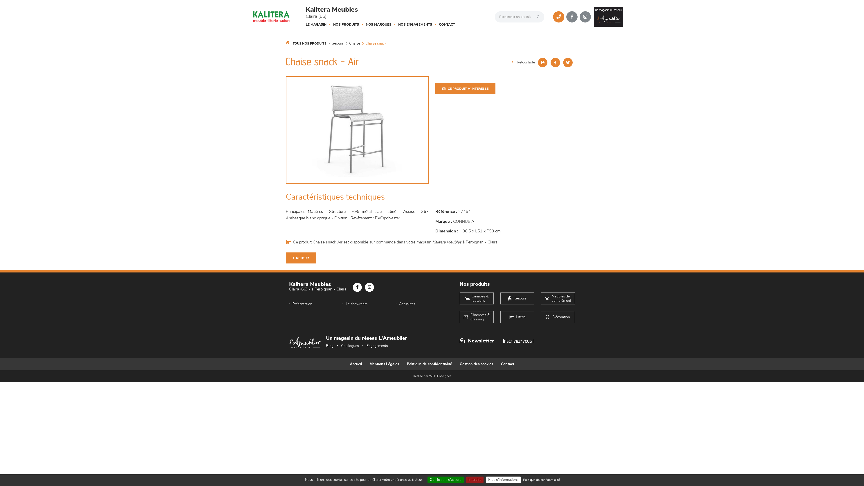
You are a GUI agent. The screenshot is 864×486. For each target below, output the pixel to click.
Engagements (377, 346)
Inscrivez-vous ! (518, 341)
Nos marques (379, 24)
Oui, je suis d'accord (445, 480)
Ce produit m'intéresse (468, 88)
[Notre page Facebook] (572, 16)
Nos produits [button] (346, 24)
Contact (447, 24)
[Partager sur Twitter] (568, 62)
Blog (329, 346)
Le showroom (356, 304)
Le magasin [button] (316, 24)
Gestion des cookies (476, 364)
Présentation (302, 304)
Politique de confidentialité (429, 364)
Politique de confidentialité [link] (541, 480)
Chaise (354, 43)
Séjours (338, 43)
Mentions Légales (384, 364)
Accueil (356, 364)
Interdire (474, 480)
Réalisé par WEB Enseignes (432, 376)
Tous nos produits (309, 43)
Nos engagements (415, 24)
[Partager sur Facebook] (555, 62)
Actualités (407, 304)
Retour (302, 258)
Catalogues (350, 346)
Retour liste (526, 62)
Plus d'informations (503, 480)
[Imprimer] (542, 62)
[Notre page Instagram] (585, 16)
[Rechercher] (539, 16)
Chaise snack (375, 43)
